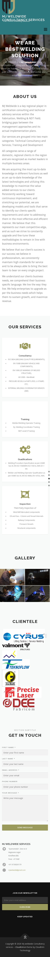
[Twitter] (13, 924)
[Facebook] (21, 924)
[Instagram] (37, 924)
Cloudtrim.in (20, 947)
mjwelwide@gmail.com (17, 870)
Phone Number (10, 781)
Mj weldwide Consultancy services (23, 18)
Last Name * (8, 759)
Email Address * (10, 770)
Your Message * (10, 793)
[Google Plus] (29, 924)
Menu (45, 29)
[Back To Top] (25, 937)
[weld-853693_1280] (37, 593)
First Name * (9, 747)
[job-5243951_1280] (37, 577)
